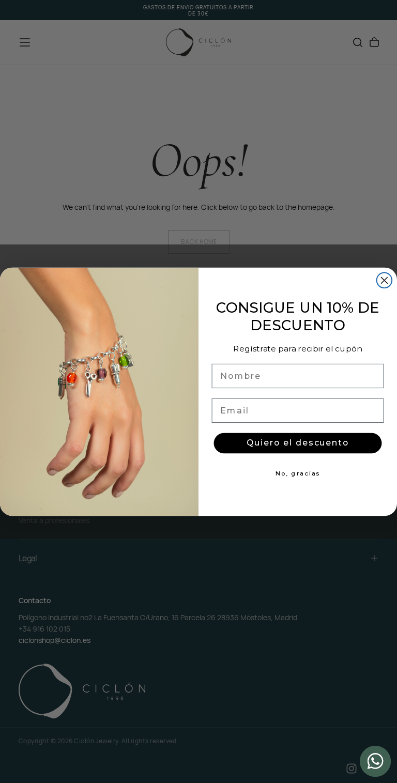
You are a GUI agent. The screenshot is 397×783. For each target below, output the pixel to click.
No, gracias (298, 474)
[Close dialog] (384, 280)
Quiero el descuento (298, 443)
